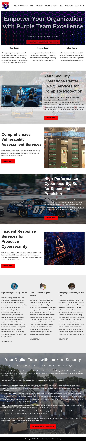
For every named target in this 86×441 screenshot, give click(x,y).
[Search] (83, 5)
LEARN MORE (51, 118)
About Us (78, 5)
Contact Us (69, 5)
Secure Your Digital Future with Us (43, 426)
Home (31, 5)
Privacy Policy (56, 439)
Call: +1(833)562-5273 (21, 5)
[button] (42, 5)
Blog (61, 5)
